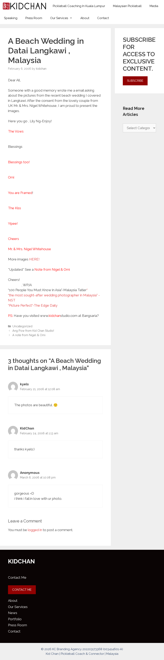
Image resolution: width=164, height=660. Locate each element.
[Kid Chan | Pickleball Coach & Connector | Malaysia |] (24, 6)
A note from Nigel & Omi (28, 335)
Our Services (59, 18)
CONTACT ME (22, 590)
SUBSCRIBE (135, 81)
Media (154, 6)
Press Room (33, 18)
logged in (35, 530)
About (84, 18)
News (12, 613)
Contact (103, 18)
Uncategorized (22, 326)
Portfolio (15, 619)
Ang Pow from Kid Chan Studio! (33, 330)
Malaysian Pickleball (127, 6)
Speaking (10, 18)
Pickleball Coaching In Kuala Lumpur (79, 6)
